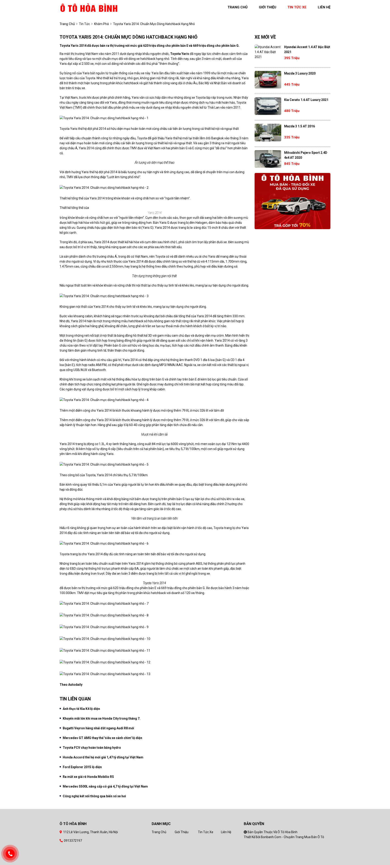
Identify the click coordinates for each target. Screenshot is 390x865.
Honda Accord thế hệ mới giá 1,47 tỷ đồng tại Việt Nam (103, 757)
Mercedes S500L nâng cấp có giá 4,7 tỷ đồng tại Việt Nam (105, 786)
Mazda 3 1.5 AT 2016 (299, 126)
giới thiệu (267, 7)
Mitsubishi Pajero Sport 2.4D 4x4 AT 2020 (305, 155)
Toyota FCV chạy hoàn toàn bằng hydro (92, 747)
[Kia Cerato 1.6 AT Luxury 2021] (268, 106)
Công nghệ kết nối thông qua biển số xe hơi (94, 796)
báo (134, 227)
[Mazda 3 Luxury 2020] (268, 80)
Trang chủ (159, 832)
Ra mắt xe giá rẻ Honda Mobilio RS (88, 777)
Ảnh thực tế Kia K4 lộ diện (81, 709)
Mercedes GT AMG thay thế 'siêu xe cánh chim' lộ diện (102, 738)
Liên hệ (226, 832)
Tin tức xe (205, 832)
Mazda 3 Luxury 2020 (300, 73)
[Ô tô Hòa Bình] (89, 7)
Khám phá (101, 24)
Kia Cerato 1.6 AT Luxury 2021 (306, 100)
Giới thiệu (181, 832)
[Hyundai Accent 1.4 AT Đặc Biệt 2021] (268, 51)
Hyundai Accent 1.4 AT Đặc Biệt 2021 (307, 49)
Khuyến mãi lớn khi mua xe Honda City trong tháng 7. (101, 718)
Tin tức (84, 24)
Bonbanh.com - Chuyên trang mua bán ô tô (292, 837)
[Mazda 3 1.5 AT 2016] (268, 132)
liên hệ (324, 7)
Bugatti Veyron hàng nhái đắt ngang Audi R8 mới (98, 728)
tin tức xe (297, 7)
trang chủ (238, 7)
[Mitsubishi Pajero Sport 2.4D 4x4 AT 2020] (268, 159)
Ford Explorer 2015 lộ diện (82, 767)
